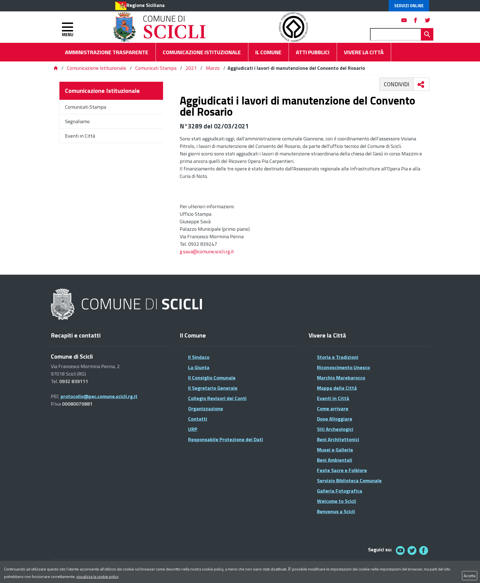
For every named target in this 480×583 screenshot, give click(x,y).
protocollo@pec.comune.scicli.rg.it (99, 396)
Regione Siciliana (145, 5)
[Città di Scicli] (127, 305)
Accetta (469, 576)
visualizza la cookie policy (97, 576)
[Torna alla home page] (55, 68)
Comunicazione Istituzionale (96, 68)
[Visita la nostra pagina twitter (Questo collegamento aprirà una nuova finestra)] (427, 20)
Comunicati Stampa (155, 68)
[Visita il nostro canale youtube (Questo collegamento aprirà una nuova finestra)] (404, 20)
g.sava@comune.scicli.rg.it (207, 251)
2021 (191, 68)
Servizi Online (409, 6)
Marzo (213, 68)
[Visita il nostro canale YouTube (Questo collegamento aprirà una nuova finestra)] (412, 550)
